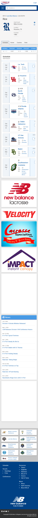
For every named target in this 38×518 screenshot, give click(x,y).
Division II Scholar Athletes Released (13, 323)
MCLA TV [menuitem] (24, 474)
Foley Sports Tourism (24, 99)
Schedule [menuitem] (5, 465)
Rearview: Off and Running (10, 372)
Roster (12, 42)
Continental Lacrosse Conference (29, 432)
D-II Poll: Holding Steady (10, 353)
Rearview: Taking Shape (9, 360)
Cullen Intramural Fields (25, 82)
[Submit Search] (7, 8)
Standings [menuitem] (8, 471)
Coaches (19, 42)
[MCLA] (5, 2)
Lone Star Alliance (12, 16)
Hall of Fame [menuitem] (25, 478)
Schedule (5, 42)
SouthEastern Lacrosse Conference (29, 446)
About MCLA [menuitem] (25, 488)
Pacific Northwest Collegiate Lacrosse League (31, 439)
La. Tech (21, 64)
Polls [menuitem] (6, 473)
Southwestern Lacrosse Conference (11, 452)
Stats (25, 42)
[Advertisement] (19, 294)
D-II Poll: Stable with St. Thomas (12, 347)
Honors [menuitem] (23, 476)
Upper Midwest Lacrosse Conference (30, 452)
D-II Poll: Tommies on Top (10, 366)
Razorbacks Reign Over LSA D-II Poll (13, 378)
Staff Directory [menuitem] (25, 486)
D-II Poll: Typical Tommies (10, 335)
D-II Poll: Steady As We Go (10, 341)
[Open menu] (2, 8)
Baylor (20, 149)
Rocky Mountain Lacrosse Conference (12, 446)
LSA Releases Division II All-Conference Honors (17, 329)
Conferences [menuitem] (7, 476)
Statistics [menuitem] (24, 472)
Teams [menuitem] (23, 467)
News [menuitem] (23, 483)
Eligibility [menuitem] (24, 469)
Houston (23, 76)
